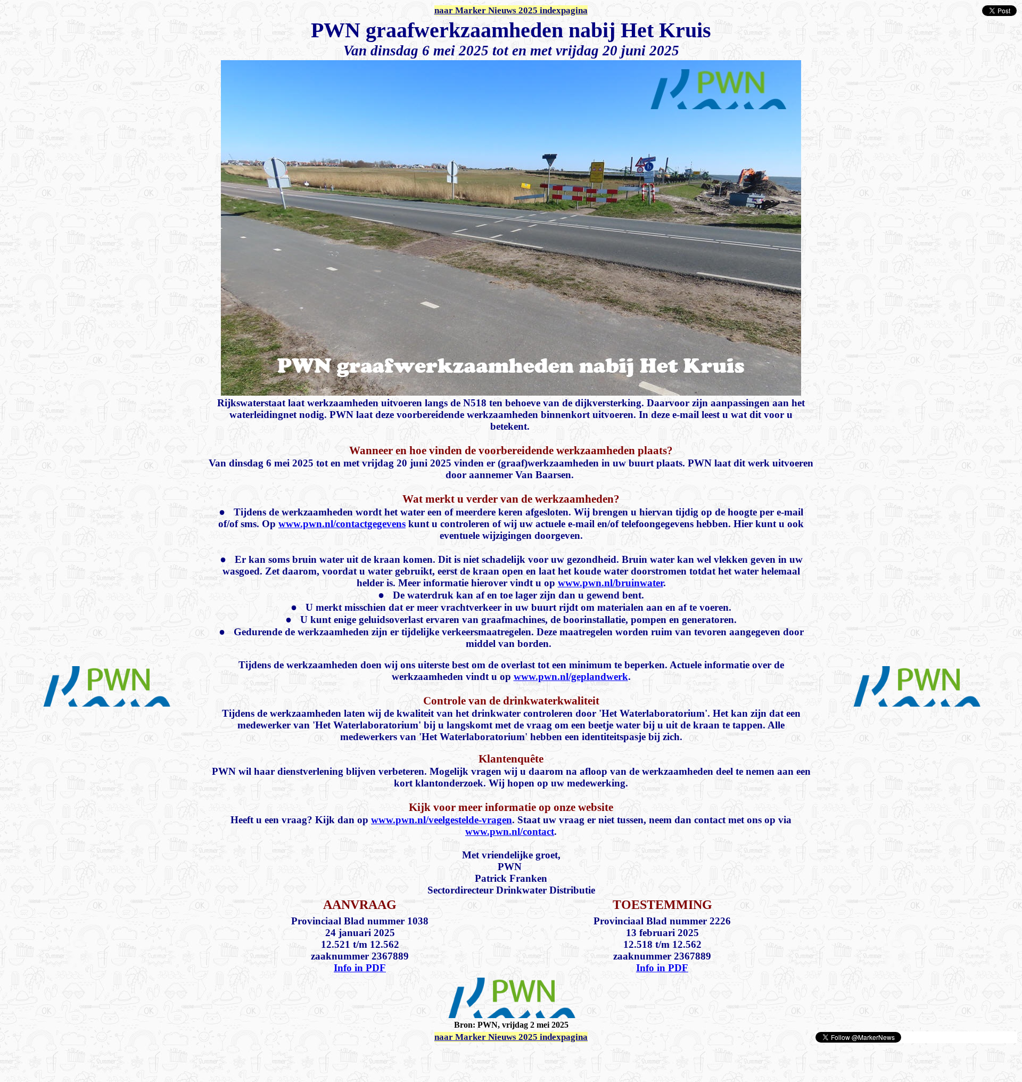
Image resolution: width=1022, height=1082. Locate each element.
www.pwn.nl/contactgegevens (342, 523)
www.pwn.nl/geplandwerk (571, 676)
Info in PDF (360, 967)
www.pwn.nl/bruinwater (610, 582)
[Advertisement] (128, 1060)
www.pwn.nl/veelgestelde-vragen (441, 819)
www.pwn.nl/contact (509, 831)
